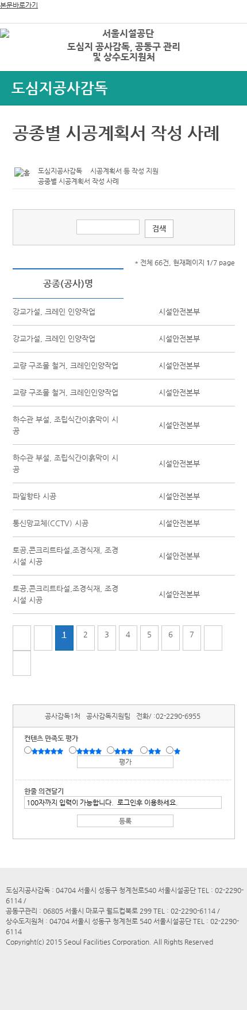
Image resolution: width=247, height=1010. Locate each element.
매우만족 (49, 750)
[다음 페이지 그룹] (213, 638)
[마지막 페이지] (22, 663)
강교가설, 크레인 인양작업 (54, 311)
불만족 (155, 750)
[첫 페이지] (22, 638)
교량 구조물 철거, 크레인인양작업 (65, 365)
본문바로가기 (19, 5)
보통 (125, 750)
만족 (90, 750)
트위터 (23, 155)
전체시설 (25, 51)
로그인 (220, 34)
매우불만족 (177, 750)
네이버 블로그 (59, 155)
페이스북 (41, 155)
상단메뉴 (225, 55)
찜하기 (77, 155)
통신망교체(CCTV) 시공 (50, 523)
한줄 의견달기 (44, 791)
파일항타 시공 (34, 496)
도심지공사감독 (59, 88)
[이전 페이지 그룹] (43, 638)
